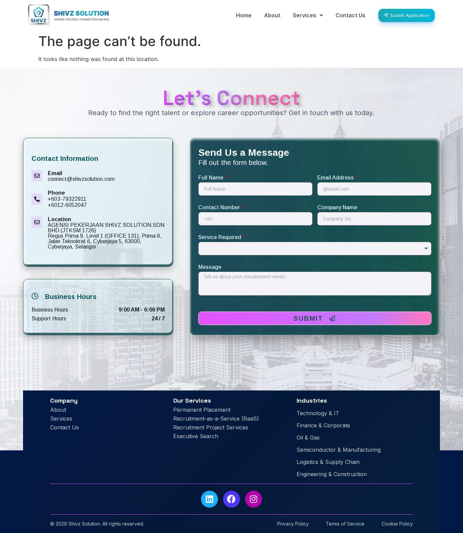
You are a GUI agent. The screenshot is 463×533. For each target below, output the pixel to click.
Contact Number (219, 207)
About (272, 15)
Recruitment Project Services (210, 427)
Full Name (211, 177)
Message (209, 267)
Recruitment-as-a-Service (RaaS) (216, 418)
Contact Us (350, 15)
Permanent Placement (201, 409)
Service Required (220, 237)
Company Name (337, 207)
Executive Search (195, 436)
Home (243, 15)
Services (304, 15)
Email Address (336, 177)
